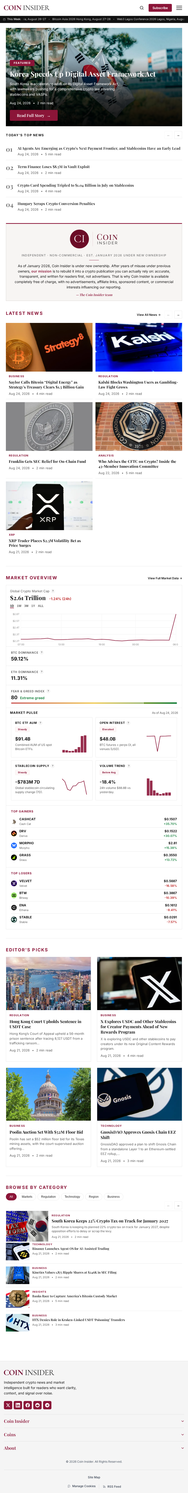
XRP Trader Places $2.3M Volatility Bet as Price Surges (45, 543)
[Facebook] (28, 1405)
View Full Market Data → (165, 578)
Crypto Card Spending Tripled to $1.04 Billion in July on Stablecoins (76, 185)
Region (94, 1196)
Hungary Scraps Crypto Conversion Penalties (56, 203)
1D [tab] (12, 606)
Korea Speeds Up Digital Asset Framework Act (83, 73)
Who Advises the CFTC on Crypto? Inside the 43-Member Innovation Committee (137, 464)
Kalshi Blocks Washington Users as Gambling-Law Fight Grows (138, 384)
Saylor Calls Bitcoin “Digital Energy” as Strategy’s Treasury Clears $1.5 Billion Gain (46, 384)
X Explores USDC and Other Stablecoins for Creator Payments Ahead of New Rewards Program (138, 1027)
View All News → (149, 315)
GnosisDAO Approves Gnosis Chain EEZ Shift (138, 1134)
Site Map (94, 1477)
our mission (41, 271)
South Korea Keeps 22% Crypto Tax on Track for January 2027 (110, 1220)
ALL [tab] (41, 606)
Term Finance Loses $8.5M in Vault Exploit (54, 166)
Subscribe (160, 8)
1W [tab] (19, 606)
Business (113, 1196)
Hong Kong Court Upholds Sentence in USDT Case (45, 1024)
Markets (27, 1196)
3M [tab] (26, 606)
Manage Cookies (83, 1486)
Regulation (48, 1196)
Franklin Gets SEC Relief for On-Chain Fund (47, 461)
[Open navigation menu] (179, 8)
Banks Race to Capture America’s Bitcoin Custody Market (74, 1296)
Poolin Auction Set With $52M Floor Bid (46, 1132)
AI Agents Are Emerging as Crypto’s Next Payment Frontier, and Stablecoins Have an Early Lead (99, 148)
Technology (72, 1196)
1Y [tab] (33, 606)
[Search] (141, 7)
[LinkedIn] (18, 1405)
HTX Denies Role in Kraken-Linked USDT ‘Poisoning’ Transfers (78, 1320)
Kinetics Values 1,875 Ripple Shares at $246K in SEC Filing (74, 1272)
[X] (8, 1405)
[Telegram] (47, 1405)
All (11, 1196)
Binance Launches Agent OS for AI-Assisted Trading (70, 1248)
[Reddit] (37, 1405)
